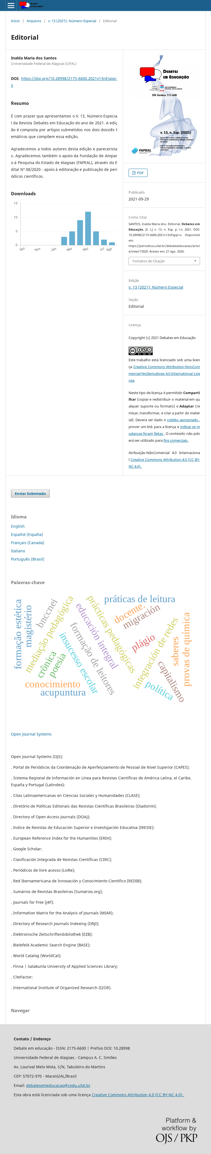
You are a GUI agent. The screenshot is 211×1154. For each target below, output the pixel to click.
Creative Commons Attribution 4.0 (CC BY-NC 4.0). (138, 1094)
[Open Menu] (10, 5)
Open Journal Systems (31, 734)
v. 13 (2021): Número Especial (72, 20)
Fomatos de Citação (148, 261)
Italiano (18, 550)
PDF (140, 172)
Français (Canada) (27, 542)
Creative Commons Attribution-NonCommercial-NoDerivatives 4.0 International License (164, 373)
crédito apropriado (183, 419)
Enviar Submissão (30, 493)
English (18, 526)
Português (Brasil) (27, 559)
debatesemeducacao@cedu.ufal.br (58, 1085)
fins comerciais (175, 440)
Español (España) (27, 534)
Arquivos (34, 20)
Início (15, 20)
